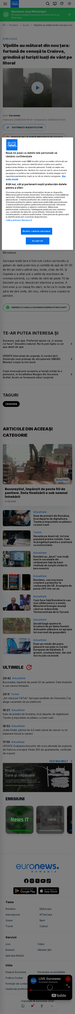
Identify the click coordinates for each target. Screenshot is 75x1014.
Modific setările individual (36, 231)
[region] (37, 194)
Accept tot (37, 241)
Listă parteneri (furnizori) (19, 220)
